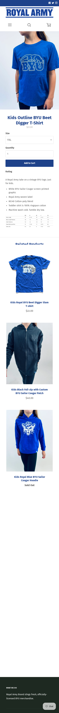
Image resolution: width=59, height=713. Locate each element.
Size (8, 133)
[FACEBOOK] (49, 3)
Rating (9, 171)
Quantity (10, 147)
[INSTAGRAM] (55, 3)
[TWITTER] (52, 3)
